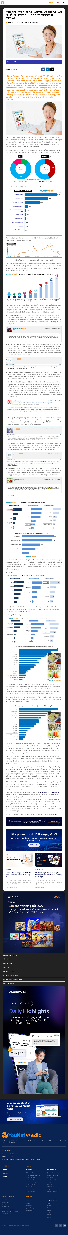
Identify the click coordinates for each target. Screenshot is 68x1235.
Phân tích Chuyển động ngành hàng (28, 22)
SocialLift (4, 1176)
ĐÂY (56, 814)
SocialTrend (5, 1173)
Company (9, 869)
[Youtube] (64, 1225)
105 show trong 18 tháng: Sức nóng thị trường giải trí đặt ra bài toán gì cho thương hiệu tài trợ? (48, 875)
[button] (60, 61)
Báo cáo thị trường (41, 869)
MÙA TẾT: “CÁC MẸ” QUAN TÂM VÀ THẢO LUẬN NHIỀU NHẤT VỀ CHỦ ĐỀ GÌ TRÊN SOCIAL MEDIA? (34, 15)
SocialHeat (43, 792)
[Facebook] (56, 1225)
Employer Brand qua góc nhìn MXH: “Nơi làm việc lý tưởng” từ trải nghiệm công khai (18, 875)
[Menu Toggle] (64, 2)
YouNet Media (54, 792)
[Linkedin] (60, 1225)
